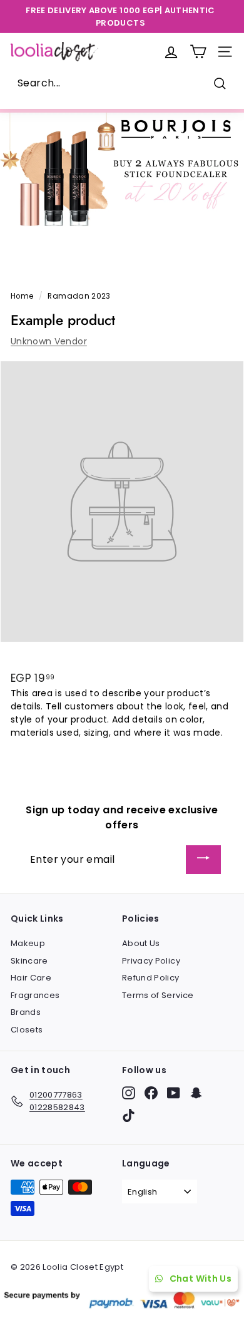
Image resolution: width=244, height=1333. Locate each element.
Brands (26, 1012)
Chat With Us (200, 1278)
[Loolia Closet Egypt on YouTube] (173, 1092)
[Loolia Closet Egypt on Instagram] (128, 1092)
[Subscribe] (203, 860)
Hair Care (31, 978)
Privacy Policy (151, 961)
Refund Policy (151, 978)
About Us (141, 943)
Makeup (28, 943)
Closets (27, 1030)
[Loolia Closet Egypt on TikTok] (128, 1115)
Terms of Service (158, 995)
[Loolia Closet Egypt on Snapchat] (196, 1092)
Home (22, 296)
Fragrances (35, 995)
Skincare (29, 961)
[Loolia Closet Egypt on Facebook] (151, 1092)
